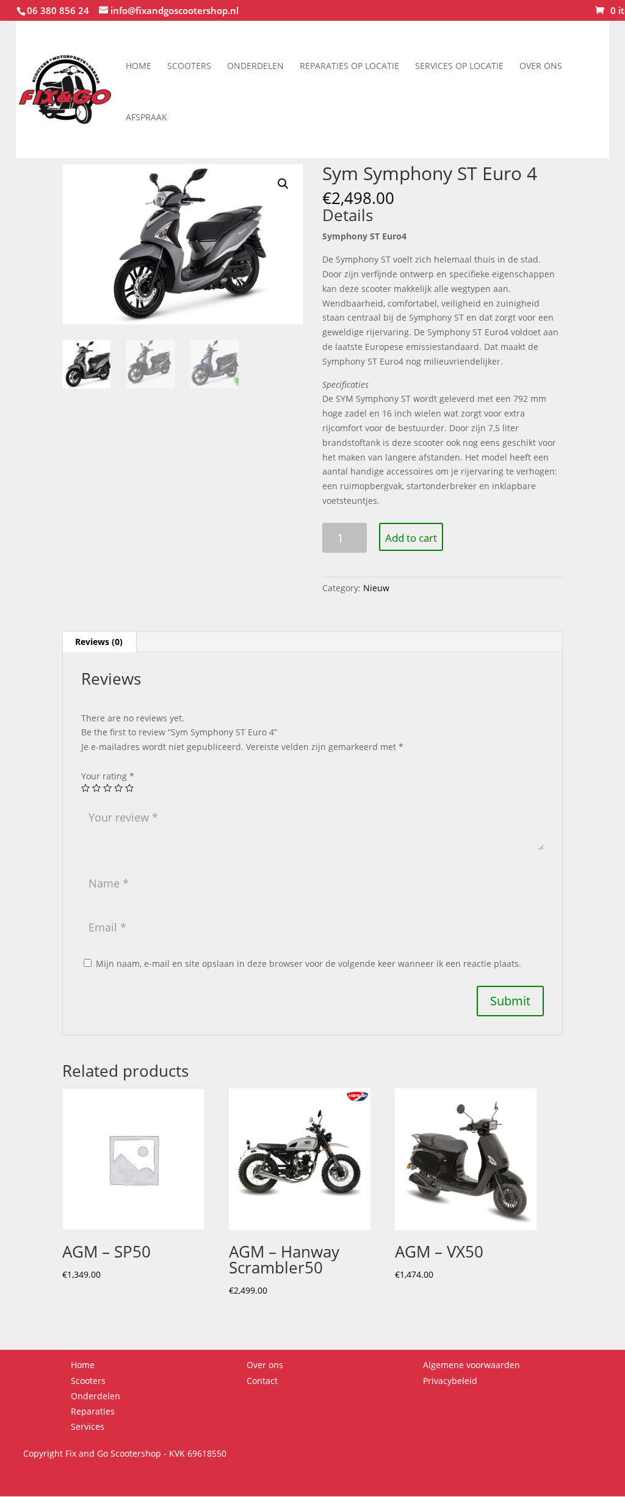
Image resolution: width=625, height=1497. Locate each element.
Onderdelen (255, 65)
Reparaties (93, 1411)
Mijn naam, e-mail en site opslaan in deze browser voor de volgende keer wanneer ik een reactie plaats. (308, 963)
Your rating (107, 776)
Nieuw (376, 588)
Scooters (189, 65)
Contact (262, 1380)
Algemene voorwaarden (471, 1365)
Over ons (540, 65)
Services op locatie (459, 65)
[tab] (99, 642)
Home (138, 65)
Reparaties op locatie (349, 65)
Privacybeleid (450, 1380)
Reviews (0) (99, 641)
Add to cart (411, 538)
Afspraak (146, 117)
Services (87, 1426)
